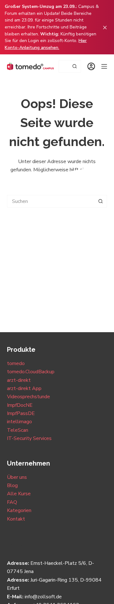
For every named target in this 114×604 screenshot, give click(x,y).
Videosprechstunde (28, 396)
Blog (12, 485)
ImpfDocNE (20, 405)
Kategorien (19, 510)
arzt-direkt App (24, 388)
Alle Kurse (19, 493)
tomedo (16, 363)
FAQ (12, 502)
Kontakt (16, 519)
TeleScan (17, 430)
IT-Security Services (29, 438)
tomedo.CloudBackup (30, 371)
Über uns (17, 477)
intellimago (19, 421)
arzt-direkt (19, 380)
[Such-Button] (74, 66)
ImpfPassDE (21, 413)
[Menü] (104, 66)
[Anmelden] (91, 66)
